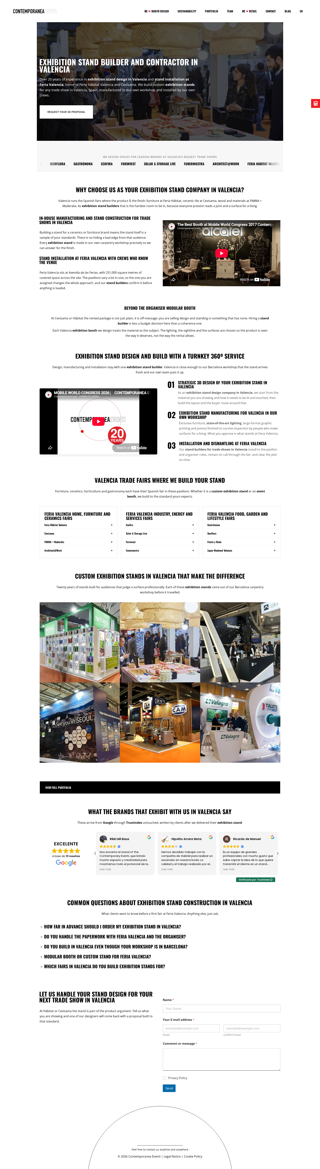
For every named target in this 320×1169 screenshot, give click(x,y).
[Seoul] (80, 722)
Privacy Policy (177, 1078)
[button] (277, 853)
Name (168, 1000)
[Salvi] (240, 642)
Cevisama (278, 163)
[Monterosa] (160, 642)
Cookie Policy (193, 1156)
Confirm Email (232, 1034)
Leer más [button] (105, 869)
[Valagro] (240, 722)
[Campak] (160, 722)
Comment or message (180, 1043)
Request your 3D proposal (66, 112)
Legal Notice (172, 1156)
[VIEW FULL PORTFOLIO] (160, 787)
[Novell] (80, 642)
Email (166, 1034)
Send (169, 1088)
